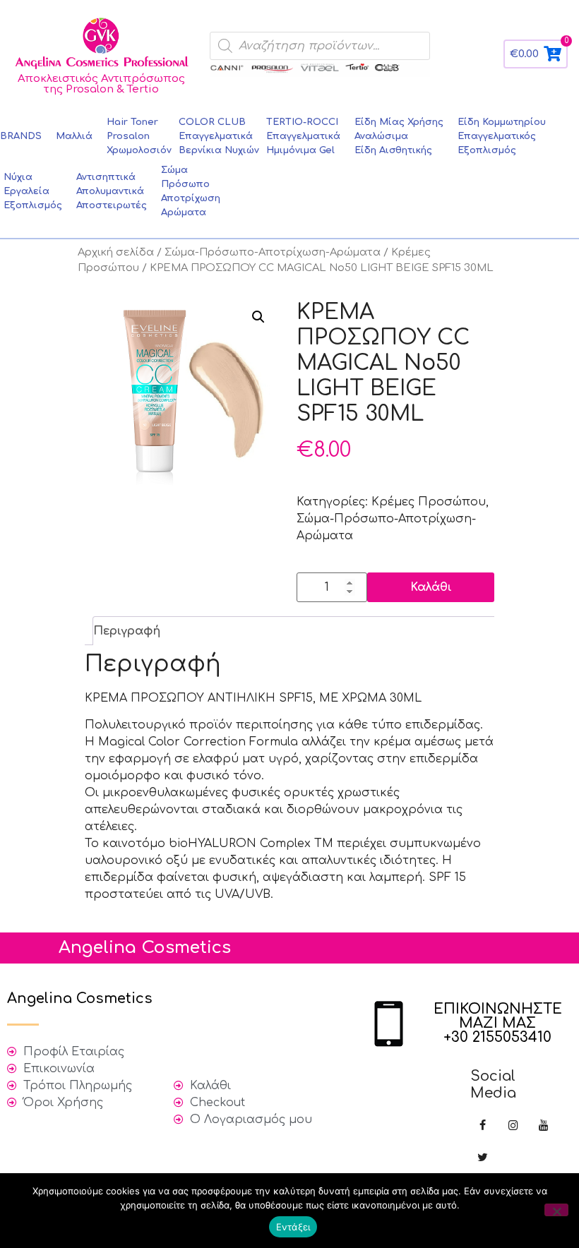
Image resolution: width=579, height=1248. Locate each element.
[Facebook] (482, 1126)
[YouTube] (543, 1126)
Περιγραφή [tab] (126, 631)
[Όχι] (556, 1210)
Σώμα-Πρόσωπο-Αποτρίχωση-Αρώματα (273, 252)
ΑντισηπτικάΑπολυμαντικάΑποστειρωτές (111, 191)
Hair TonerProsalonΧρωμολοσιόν (139, 136)
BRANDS (21, 136)
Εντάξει (293, 1226)
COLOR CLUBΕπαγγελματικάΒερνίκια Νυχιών (219, 136)
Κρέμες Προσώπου (428, 502)
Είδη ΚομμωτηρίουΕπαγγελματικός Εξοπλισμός (502, 136)
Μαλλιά (74, 136)
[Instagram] (513, 1126)
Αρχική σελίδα (116, 252)
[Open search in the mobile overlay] (320, 46)
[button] (258, 317)
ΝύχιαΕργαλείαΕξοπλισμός (33, 191)
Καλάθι (431, 587)
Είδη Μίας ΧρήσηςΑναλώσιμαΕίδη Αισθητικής (398, 136)
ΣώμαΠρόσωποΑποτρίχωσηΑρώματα (190, 191)
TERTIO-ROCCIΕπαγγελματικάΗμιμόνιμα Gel (303, 136)
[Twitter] (482, 1158)
